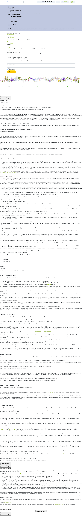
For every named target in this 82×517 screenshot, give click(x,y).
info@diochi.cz (38, 331)
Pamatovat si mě (11, 69)
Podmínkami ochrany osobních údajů (30, 506)
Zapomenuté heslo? (11, 74)
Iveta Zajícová (10, 39)
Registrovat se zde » (58, 60)
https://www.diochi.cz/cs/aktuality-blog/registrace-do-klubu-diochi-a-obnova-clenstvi (57, 173)
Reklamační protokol (40, 91)
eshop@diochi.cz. (49, 392)
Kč (68, 2)
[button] (42, 14)
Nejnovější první (12, 36)
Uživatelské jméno (11, 64)
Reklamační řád (30, 91)
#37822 (8, 47)
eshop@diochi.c (61, 453)
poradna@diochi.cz (59, 504)
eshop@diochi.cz (47, 331)
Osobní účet (72, 2)
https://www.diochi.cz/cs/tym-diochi (8, 172)
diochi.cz (49, 284)
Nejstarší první (12, 37)
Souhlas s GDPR (49, 91)
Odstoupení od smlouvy (60, 91)
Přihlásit (58, 1)
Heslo (8, 68)
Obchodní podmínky (21, 91)
